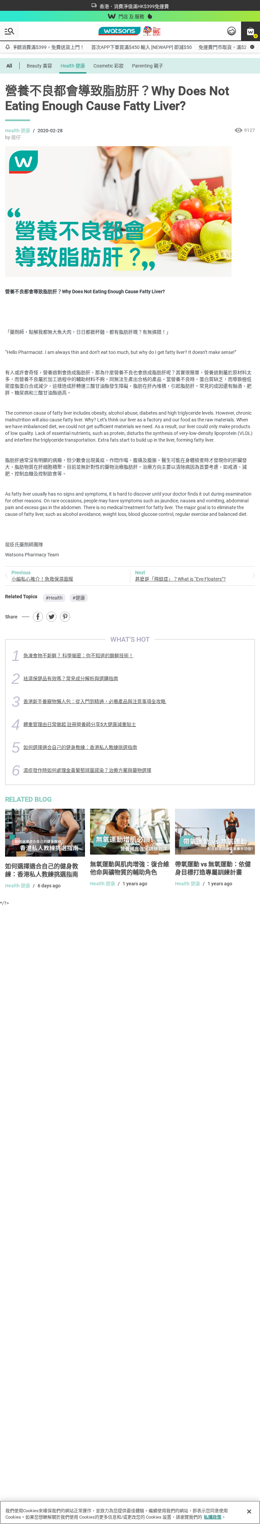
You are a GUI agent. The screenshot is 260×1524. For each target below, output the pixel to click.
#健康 (78, 598)
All (9, 65)
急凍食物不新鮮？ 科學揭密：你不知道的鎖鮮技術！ (78, 655)
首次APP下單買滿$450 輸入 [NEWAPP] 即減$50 (134, 47)
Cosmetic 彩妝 (108, 65)
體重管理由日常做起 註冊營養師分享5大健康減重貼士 (79, 724)
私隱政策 (212, 1517)
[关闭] (249, 1511)
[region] (130, 1512)
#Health (54, 598)
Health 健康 (73, 65)
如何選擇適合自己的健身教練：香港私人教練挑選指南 (80, 747)
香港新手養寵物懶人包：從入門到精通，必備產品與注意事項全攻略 (95, 701)
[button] (250, 31)
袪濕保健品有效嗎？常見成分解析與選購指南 (70, 678)
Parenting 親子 (147, 65)
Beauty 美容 (39, 65)
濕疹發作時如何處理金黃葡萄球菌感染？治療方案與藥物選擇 (87, 770)
